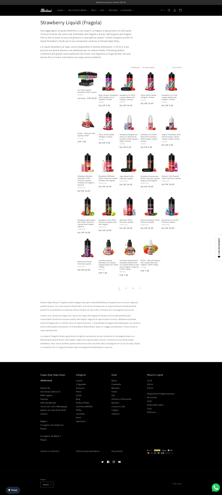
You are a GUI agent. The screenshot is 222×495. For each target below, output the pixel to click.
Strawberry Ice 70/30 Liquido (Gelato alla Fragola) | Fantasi (169, 97)
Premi (78, 391)
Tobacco (115, 413)
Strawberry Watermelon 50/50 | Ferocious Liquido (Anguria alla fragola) (150, 178)
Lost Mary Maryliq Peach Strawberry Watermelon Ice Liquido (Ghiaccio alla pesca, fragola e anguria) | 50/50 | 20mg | (129, 264)
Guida (78, 395)
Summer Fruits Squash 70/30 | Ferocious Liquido (171, 177)
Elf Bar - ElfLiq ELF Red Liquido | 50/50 (86, 134)
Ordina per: (135, 67)
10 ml (149, 380)
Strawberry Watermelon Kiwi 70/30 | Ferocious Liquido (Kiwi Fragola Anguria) (86, 223)
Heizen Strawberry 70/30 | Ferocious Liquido (150, 221)
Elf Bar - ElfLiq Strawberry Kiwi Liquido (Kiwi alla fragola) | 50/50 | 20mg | (150, 262)
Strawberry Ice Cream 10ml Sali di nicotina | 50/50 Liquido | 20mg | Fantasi (149, 138)
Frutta (114, 391)
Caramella (116, 384)
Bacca (114, 380)
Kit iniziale (152, 397)
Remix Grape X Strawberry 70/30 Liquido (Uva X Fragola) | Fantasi (108, 97)
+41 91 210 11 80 (47, 406)
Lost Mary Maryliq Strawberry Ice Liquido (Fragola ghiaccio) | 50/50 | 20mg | (108, 263)
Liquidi (79, 380)
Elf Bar (79, 410)
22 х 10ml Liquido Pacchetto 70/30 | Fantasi (87, 91)
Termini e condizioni (49, 451)
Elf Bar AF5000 (82, 402)
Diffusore (151, 412)
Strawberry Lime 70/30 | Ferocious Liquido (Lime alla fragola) (108, 222)
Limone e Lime (118, 406)
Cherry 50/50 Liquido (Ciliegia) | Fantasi (148, 96)
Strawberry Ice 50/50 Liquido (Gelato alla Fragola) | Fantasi (127, 97)
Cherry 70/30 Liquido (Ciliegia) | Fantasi (106, 136)
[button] (61, 10)
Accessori (80, 388)
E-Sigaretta (81, 384)
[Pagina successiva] (140, 288)
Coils (149, 408)
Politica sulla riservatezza (87, 451)
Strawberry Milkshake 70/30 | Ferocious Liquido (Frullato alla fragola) (108, 178)
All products (117, 451)
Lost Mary (80, 413)
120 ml (150, 388)
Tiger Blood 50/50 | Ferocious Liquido (127, 177)
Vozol (78, 417)
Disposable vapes (155, 404)
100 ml (150, 384)
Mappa (43, 428)
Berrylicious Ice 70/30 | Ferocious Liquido (170, 221)
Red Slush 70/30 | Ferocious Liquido (126, 221)
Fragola (115, 410)
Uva (113, 395)
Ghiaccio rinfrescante (121, 399)
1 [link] (119, 288)
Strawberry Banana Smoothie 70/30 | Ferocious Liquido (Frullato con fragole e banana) (86, 180)
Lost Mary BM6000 (84, 406)
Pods (149, 401)
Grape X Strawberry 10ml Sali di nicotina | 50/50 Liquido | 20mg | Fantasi (171, 137)
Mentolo (115, 402)
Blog (78, 399)
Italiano (46, 485)
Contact (44, 413)
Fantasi (179, 484)
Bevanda (115, 388)
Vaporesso (81, 421)
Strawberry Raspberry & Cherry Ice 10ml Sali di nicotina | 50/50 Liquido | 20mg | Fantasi (129, 138)
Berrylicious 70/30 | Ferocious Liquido (85, 263)
